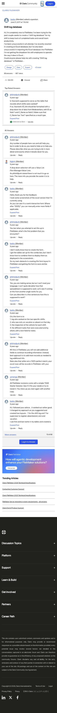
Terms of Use (40, 686)
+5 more (38, 67)
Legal (50, 686)
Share (45, 80)
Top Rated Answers (12, 88)
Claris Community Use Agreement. (24, 670)
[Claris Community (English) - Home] (28, 4)
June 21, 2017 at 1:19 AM (19, 22)
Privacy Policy (7, 691)
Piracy (17, 691)
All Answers (9, 130)
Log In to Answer (28, 442)
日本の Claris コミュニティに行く (36, 691)
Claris (4, 532)
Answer (27, 80)
